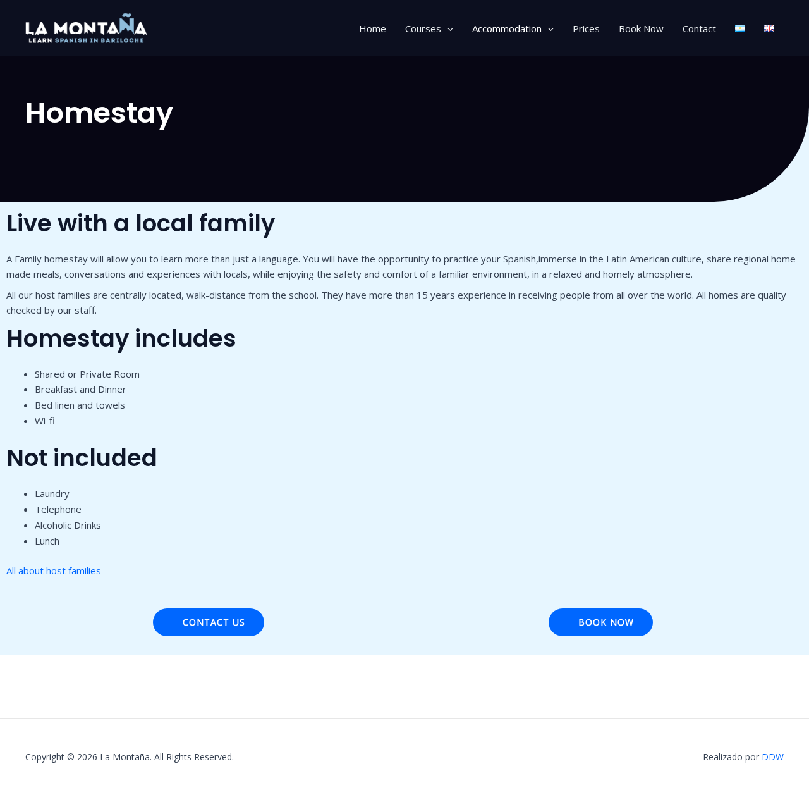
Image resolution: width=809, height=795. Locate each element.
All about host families (53, 570)
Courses (423, 28)
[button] (447, 28)
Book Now (641, 28)
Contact (699, 28)
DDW (773, 757)
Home (372, 28)
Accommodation (507, 28)
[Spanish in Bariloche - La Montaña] (88, 27)
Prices (586, 28)
